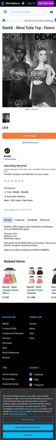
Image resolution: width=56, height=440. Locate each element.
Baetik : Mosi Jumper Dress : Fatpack (35, 290)
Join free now (45, 3)
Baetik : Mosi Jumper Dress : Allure (11, 290)
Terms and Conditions (17, 414)
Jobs (31, 333)
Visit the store (10, 159)
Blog (4, 348)
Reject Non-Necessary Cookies (28, 427)
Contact (33, 323)
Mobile (5, 323)
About (32, 328)
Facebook (38, 374)
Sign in (31, 3)
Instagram (38, 385)
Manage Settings (28, 419)
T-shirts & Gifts (9, 328)
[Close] (52, 392)
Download (7, 343)
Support (6, 357)
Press (31, 338)
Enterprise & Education (13, 333)
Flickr (36, 379)
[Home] (3, 20)
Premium (6, 338)
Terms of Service (10, 374)
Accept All (28, 435)
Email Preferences (10, 352)
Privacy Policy (8, 379)
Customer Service (10, 384)
